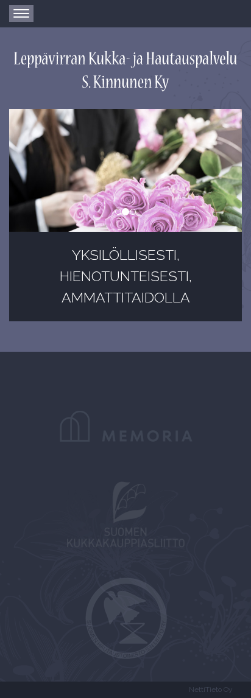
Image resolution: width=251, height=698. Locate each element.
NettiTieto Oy (211, 689)
